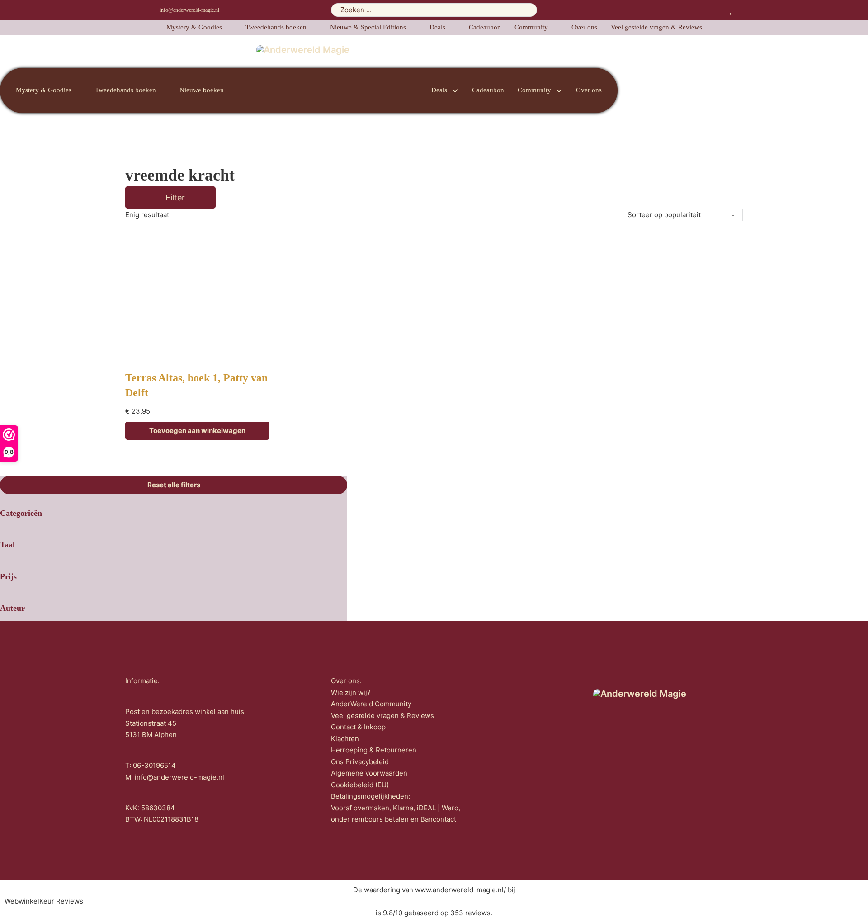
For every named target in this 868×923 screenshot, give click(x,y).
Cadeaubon (485, 27)
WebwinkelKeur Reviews (44, 901)
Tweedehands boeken (276, 27)
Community (531, 27)
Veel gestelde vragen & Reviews (656, 27)
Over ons (584, 27)
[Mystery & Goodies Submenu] (229, 27)
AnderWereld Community (371, 703)
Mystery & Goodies (194, 27)
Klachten (345, 738)
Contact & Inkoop (358, 727)
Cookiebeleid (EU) (360, 784)
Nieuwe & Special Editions (368, 27)
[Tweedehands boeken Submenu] (313, 27)
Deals (437, 27)
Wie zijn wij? (351, 692)
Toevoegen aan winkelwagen (197, 430)
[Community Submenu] (555, 27)
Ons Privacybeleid (360, 761)
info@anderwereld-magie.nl (189, 10)
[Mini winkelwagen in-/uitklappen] (739, 10)
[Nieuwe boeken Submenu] (231, 90)
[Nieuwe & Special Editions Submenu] (413, 27)
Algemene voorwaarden (369, 773)
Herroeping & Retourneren (373, 750)
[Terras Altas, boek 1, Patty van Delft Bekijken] (197, 298)
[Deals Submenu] (452, 27)
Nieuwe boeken (201, 90)
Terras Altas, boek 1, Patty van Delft (196, 385)
